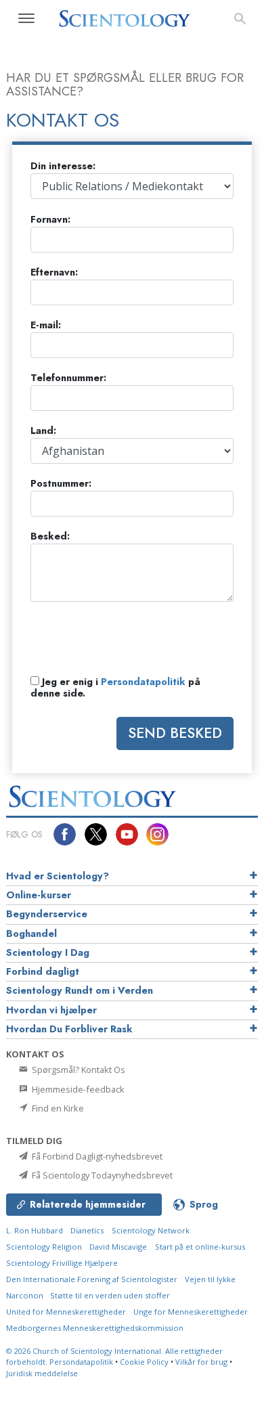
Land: (43, 431)
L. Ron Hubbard (34, 1230)
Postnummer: (60, 483)
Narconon (25, 1295)
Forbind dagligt (42, 971)
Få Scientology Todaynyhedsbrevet (101, 1175)
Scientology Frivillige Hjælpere (62, 1263)
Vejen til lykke (210, 1279)
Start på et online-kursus (200, 1247)
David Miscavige (118, 1247)
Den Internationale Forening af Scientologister (91, 1279)
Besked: (50, 536)
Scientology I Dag (47, 952)
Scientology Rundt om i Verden (79, 990)
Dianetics (87, 1230)
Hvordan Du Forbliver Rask (69, 1029)
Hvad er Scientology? (57, 876)
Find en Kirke (57, 1108)
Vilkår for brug (201, 1362)
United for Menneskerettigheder (66, 1311)
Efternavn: (54, 272)
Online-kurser (38, 895)
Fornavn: (50, 219)
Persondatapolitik (143, 681)
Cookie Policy (144, 1362)
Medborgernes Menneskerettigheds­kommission (94, 1328)
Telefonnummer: (68, 378)
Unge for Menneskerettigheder (190, 1311)
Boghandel (31, 933)
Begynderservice (46, 914)
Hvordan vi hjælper (51, 1010)
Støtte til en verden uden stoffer (110, 1295)
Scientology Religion (44, 1247)
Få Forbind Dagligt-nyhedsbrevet (96, 1156)
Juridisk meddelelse (42, 1373)
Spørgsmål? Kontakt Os (77, 1069)
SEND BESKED (175, 733)
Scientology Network (151, 1230)
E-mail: (45, 325)
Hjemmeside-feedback (77, 1089)
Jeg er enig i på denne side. (115, 688)
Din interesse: (62, 166)
